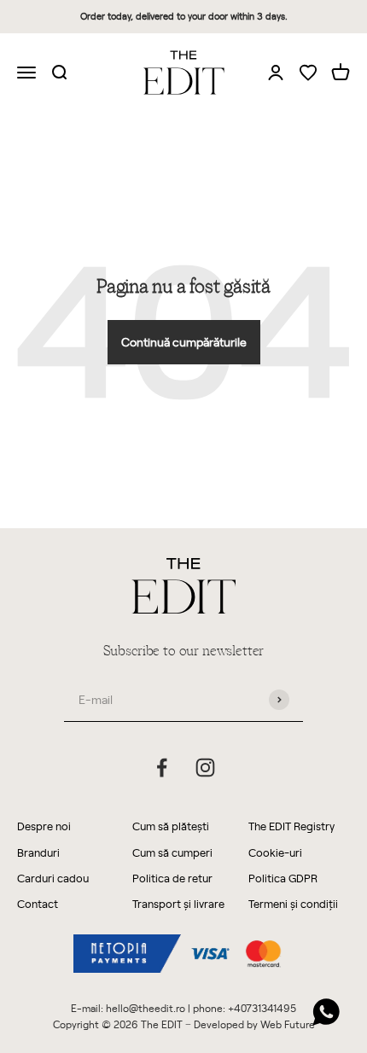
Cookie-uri (275, 852)
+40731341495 (262, 1008)
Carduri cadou (53, 877)
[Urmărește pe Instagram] (205, 767)
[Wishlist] (308, 74)
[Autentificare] (275, 71)
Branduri (38, 852)
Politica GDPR (282, 877)
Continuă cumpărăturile (184, 342)
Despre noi (44, 825)
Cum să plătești (170, 825)
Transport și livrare (178, 903)
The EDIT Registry (291, 825)
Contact (37, 903)
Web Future (287, 1024)
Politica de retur (172, 877)
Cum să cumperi (172, 852)
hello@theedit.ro (145, 1008)
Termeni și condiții (293, 903)
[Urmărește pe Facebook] (161, 767)
